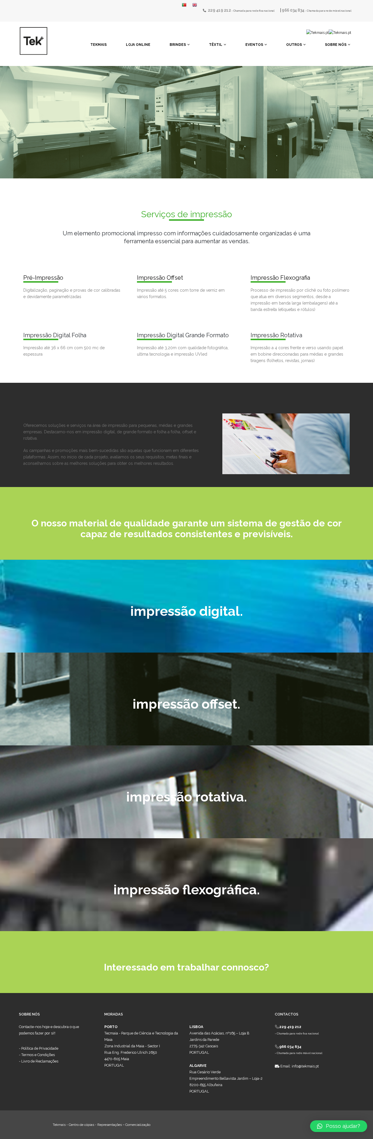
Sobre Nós (335, 45)
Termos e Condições (38, 1055)
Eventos (254, 45)
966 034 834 (293, 10)
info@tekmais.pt (305, 1066)
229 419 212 (220, 10)
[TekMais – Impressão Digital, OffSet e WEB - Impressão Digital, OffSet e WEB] (33, 40)
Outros (294, 45)
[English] (194, 5)
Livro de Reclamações (39, 1061)
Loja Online (138, 45)
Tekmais (98, 45)
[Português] (185, 5)
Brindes (178, 45)
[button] (338, 1126)
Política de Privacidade (39, 1048)
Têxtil (215, 45)
